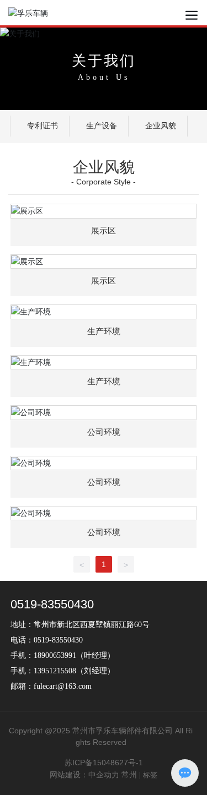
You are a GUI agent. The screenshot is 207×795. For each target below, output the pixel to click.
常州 (129, 775)
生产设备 (101, 126)
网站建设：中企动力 (84, 775)
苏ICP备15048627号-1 (104, 762)
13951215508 (55, 671)
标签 (150, 775)
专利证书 (42, 126)
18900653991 (55, 655)
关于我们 (104, 61)
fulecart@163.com (63, 686)
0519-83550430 (52, 604)
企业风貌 (160, 126)
